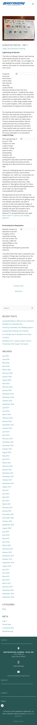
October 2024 (7, 401)
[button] (18, 688)
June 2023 (5, 432)
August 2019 (6, 566)
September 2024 (8, 404)
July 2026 (5, 356)
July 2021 (5, 490)
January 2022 (7, 470)
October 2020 (7, 521)
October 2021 (7, 480)
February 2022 (7, 466)
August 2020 (6, 528)
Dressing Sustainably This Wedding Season (17, 327)
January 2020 (7, 552)
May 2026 (5, 363)
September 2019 (8, 563)
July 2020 (5, 532)
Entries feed (6, 624)
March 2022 (6, 463)
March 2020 (6, 545)
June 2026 (5, 359)
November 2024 (8, 397)
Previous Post (18, 286)
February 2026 (7, 373)
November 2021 (8, 476)
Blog (5, 49)
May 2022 (5, 456)
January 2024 (7, 421)
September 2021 (8, 483)
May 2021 (5, 497)
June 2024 (5, 411)
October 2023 (7, 428)
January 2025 (7, 390)
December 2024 (7, 394)
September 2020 (8, 525)
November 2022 (8, 445)
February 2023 (7, 439)
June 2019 (5, 573)
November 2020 (8, 518)
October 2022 (7, 449)
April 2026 (5, 366)
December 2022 (7, 442)
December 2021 (7, 473)
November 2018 (8, 594)
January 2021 (7, 511)
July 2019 (5, 569)
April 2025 (5, 383)
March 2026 (6, 370)
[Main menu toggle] (33, 4)
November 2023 (8, 425)
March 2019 (6, 583)
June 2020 (5, 535)
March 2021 (6, 504)
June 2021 (5, 494)
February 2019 (7, 587)
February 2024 (7, 418)
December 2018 (7, 590)
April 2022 (5, 459)
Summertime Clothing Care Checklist (15, 331)
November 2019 (8, 556)
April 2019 (5, 580)
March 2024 (6, 414)
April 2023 (5, 435)
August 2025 (6, 380)
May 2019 (5, 576)
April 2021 (5, 501)
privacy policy (19, 721)
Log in (4, 621)
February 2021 (7, 507)
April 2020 (5, 542)
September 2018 (8, 597)
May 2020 (5, 538)
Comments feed (8, 628)
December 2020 (7, 514)
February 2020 (7, 549)
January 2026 (7, 377)
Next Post (18, 291)
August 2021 (6, 487)
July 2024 (5, 408)
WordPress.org (7, 631)
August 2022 (6, 452)
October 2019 (7, 559)
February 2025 (7, 387)
